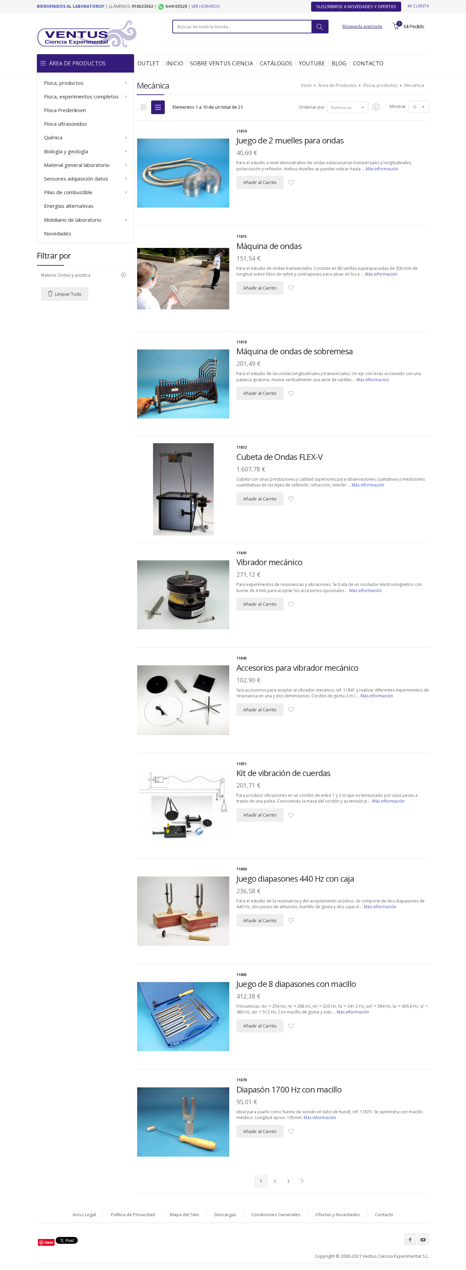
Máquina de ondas (269, 245)
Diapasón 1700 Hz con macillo (288, 1089)
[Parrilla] (143, 107)
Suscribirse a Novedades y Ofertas (356, 6)
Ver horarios (205, 6)
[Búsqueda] (319, 26)
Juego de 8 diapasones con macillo (296, 983)
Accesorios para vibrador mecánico (297, 667)
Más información (382, 169)
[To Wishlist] (291, 182)
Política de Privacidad (133, 1214)
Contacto (384, 1214)
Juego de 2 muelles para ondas (290, 140)
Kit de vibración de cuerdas (283, 772)
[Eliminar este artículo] (123, 275)
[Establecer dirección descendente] (376, 107)
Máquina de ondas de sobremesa (294, 351)
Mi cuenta (418, 6)
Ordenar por (312, 107)
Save (49, 1242)
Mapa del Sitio (184, 1214)
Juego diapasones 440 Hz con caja (295, 878)
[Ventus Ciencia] (87, 33)
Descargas (225, 1214)
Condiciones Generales (275, 1214)
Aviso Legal (84, 1214)
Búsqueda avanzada (362, 26)
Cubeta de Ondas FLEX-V (279, 456)
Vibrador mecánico (269, 562)
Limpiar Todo (68, 294)
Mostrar (398, 106)
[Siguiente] (302, 1181)
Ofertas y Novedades (337, 1214)
